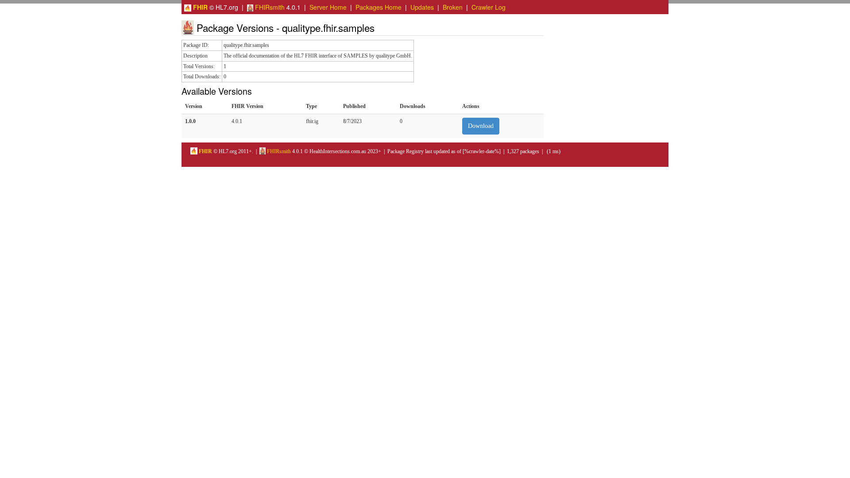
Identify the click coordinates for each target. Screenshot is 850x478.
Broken (453, 7)
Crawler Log (488, 7)
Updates (422, 7)
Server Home (328, 7)
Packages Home (378, 7)
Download (481, 126)
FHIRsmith (269, 7)
